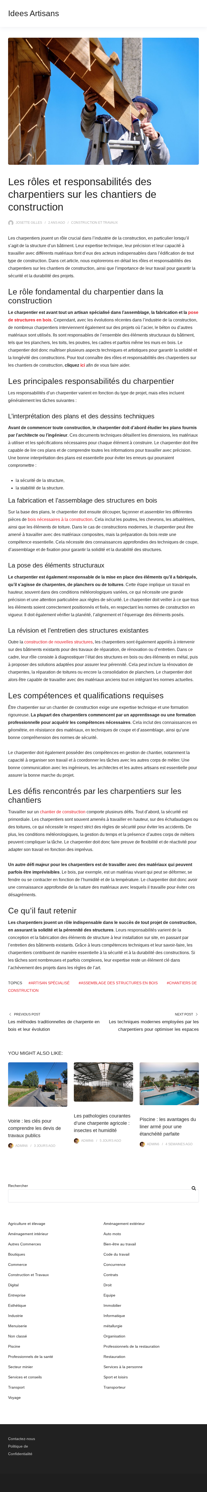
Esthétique (17, 1305)
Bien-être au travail (120, 1244)
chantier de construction (62, 812)
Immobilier (112, 1305)
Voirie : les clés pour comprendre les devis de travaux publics (34, 1128)
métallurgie (113, 1326)
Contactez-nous (21, 1439)
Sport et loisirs (116, 1377)
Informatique (114, 1316)
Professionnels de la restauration (132, 1346)
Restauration (114, 1356)
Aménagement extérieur (124, 1223)
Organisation (114, 1336)
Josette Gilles (29, 223)
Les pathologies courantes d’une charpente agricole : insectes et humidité (102, 1123)
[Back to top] (201, 1486)
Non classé (17, 1336)
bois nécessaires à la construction (60, 519)
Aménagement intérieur (28, 1234)
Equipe (109, 1295)
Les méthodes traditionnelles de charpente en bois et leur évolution (53, 1025)
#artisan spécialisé (49, 983)
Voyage (14, 1397)
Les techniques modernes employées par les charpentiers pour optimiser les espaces (154, 1025)
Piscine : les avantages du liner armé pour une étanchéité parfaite (168, 1127)
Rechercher (18, 1185)
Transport (16, 1387)
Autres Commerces (24, 1244)
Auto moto (112, 1234)
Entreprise (17, 1295)
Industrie (15, 1316)
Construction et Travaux (94, 223)
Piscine (14, 1346)
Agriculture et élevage (26, 1223)
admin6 (21, 1146)
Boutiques (16, 1254)
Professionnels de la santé (30, 1356)
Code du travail (116, 1254)
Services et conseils (25, 1377)
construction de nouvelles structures (58, 642)
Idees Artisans (33, 13)
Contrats (111, 1275)
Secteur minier (20, 1367)
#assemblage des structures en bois (118, 983)
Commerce (17, 1264)
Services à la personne (123, 1367)
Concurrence (115, 1264)
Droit (108, 1285)
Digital (13, 1285)
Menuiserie (17, 1326)
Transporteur (115, 1387)
